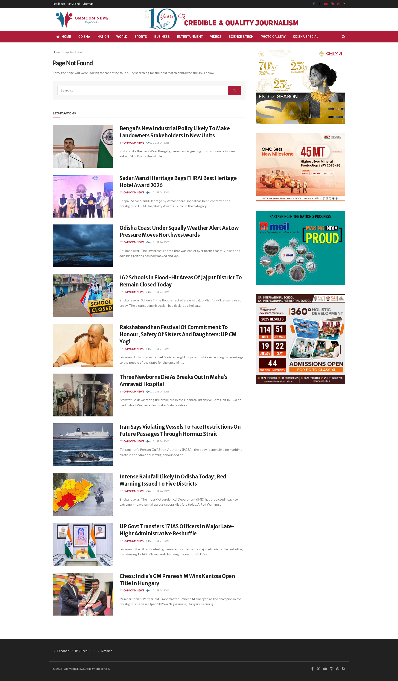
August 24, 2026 (159, 142)
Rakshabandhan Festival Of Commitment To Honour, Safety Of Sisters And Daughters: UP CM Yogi (178, 334)
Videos (215, 36)
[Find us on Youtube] (326, 4)
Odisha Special (305, 36)
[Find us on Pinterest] (338, 4)
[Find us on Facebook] (314, 4)
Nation (103, 36)
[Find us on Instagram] (332, 4)
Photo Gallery (273, 36)
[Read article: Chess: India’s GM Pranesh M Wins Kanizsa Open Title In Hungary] (83, 594)
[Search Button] (343, 36)
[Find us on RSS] (344, 4)
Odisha (84, 36)
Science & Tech (241, 36)
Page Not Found (73, 52)
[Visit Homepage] (81, 19)
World (121, 36)
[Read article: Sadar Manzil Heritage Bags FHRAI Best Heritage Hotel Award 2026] (83, 196)
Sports (141, 36)
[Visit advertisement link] (230, 19)
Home (66, 36)
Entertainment (190, 36)
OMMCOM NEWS (133, 142)
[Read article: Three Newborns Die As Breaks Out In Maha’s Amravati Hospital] (83, 395)
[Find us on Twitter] (319, 4)
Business (162, 36)
